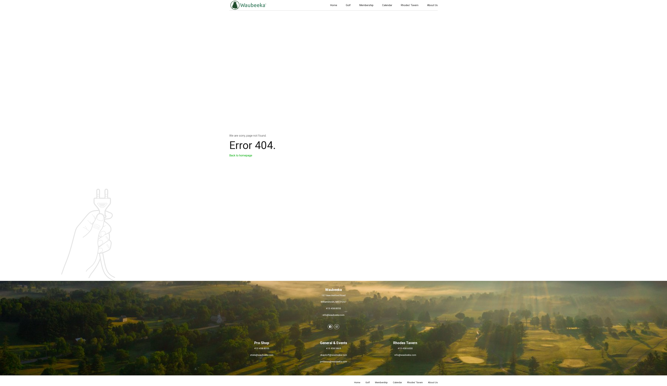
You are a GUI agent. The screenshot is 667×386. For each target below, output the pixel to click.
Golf (348, 5)
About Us (432, 5)
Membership (366, 5)
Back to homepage (240, 155)
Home (333, 5)
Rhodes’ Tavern (409, 5)
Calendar (387, 5)
